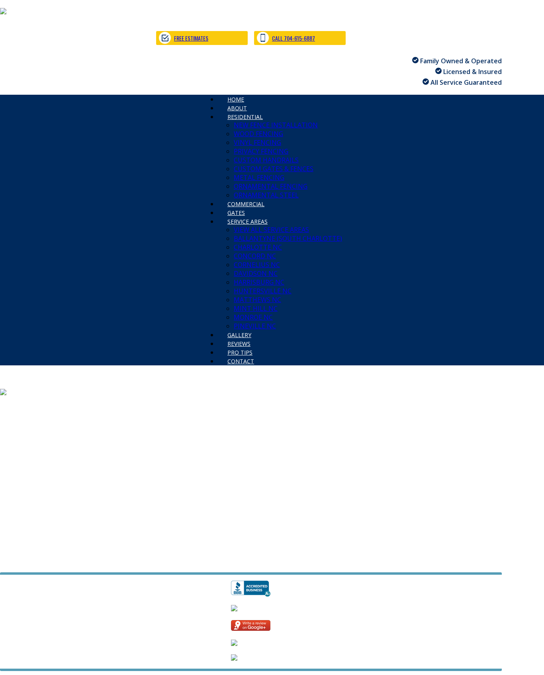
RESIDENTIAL (245, 117)
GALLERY (13, 477)
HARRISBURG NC (259, 282)
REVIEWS (48, 477)
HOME (9, 407)
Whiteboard (124, 562)
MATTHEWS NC (257, 299)
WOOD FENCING (258, 133)
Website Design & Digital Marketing (49, 562)
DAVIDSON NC (256, 273)
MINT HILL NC (256, 308)
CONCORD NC (255, 256)
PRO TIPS (83, 477)
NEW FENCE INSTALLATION (276, 125)
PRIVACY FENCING (261, 151)
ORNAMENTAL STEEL (188, 433)
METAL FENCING (259, 177)
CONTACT (240, 361)
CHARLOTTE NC (258, 247)
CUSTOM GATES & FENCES (273, 168)
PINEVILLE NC (257, 468)
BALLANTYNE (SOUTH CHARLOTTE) (288, 238)
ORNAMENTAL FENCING (270, 186)
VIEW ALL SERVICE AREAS (271, 229)
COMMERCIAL (21, 442)
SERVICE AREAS (247, 221)
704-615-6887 (20, 533)
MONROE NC (253, 317)
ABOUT (38, 407)
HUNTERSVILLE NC (263, 291)
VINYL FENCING (257, 142)
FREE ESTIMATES (191, 38)
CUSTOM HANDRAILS (266, 160)
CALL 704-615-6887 (293, 38)
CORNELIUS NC (257, 264)
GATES (60, 442)
